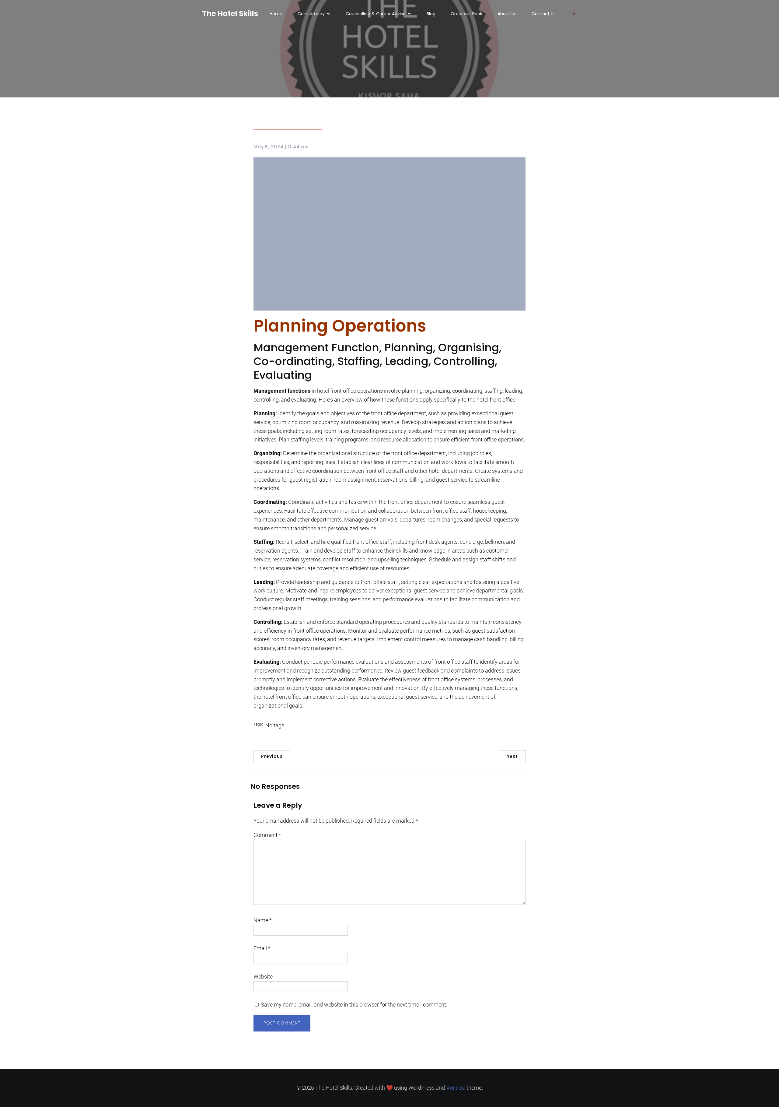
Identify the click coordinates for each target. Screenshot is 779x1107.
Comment (267, 835)
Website (263, 976)
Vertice (455, 1087)
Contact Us (544, 14)
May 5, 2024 (268, 147)
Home (276, 14)
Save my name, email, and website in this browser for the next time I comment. (354, 1004)
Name (262, 920)
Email (262, 948)
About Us (507, 14)
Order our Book (466, 14)
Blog (431, 14)
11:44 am (298, 147)
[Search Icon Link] (574, 14)
